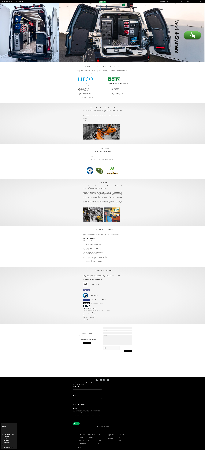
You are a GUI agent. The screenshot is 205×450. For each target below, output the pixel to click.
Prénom (75, 390)
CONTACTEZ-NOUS (121, 434)
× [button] (15, 424)
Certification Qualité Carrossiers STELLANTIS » (99, 299)
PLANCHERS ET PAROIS (81, 437)
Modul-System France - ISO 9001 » (97, 289)
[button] (9, 447)
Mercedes (99, 446)
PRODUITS (11, 1)
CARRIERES (120, 440)
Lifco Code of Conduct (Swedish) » (89, 313)
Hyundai (99, 440)
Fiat (98, 437)
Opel (99, 449)
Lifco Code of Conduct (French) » (89, 317)
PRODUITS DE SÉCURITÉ (81, 440)
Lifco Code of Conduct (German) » (89, 315)
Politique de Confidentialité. (111, 428)
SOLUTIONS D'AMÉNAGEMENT (82, 434)
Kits (88, 440)
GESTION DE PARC (80, 447)
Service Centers (80, 449)
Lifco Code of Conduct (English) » (89, 312)
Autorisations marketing (79, 404)
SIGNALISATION (80, 446)
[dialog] (9, 436)
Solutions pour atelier (81, 444)
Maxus (99, 444)
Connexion (201, 1)
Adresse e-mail (76, 386)
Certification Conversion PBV (96, 305)
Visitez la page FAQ (87, 342)
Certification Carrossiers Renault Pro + (97, 303)
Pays (74, 400)
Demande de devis (163, 1)
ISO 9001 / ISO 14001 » (95, 284)
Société (75, 395)
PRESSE (119, 437)
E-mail (75, 408)
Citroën (99, 434)
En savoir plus (95, 417)
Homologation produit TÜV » (95, 295)
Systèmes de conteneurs (82, 443)
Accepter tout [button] (5, 445)
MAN (99, 443)
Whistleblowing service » (87, 319)
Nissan (99, 447)
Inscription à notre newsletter (104, 426)
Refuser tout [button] (12, 445)
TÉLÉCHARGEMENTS (111, 438)
